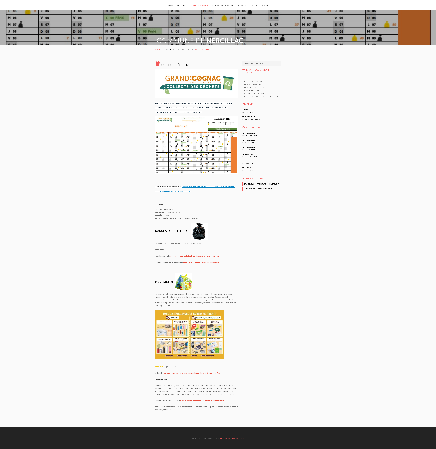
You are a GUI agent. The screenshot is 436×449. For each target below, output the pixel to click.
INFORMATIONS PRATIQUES (251, 135)
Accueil (159, 49)
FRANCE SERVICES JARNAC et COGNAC (254, 119)
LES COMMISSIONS (248, 163)
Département (274, 184)
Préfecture (261, 184)
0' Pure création (225, 439)
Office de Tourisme (265, 189)
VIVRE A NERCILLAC (200, 5)
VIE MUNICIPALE (183, 5)
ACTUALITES (242, 5)
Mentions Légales (238, 439)
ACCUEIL (170, 5)
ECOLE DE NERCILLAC (249, 149)
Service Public (248, 184)
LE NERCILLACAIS (247, 170)
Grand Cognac (249, 189)
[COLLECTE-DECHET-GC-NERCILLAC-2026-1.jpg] (196, 145)
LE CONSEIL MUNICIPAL (249, 156)
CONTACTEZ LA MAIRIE (259, 5)
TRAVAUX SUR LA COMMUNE (223, 5)
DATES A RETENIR (247, 112)
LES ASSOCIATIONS (248, 142)
